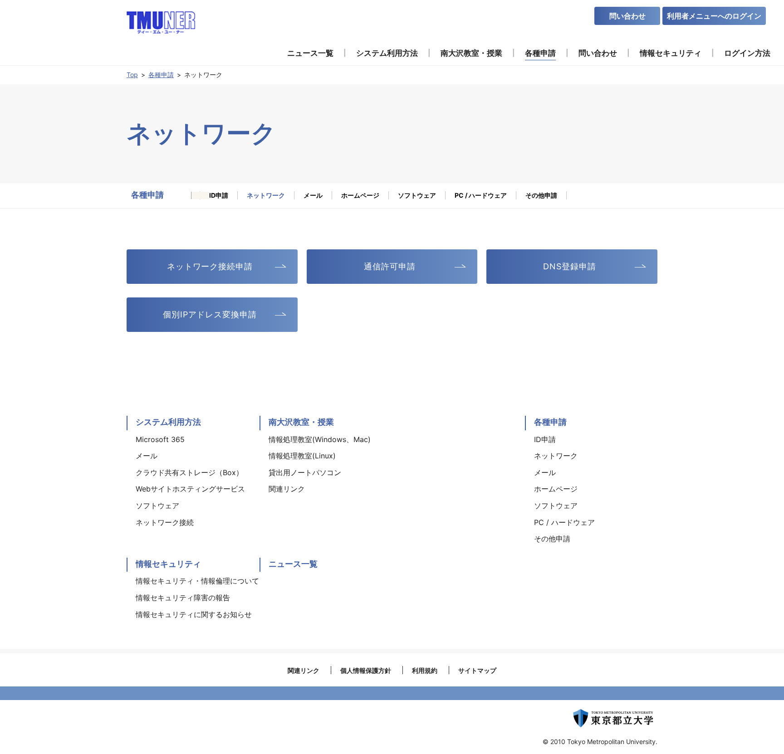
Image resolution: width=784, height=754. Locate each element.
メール (313, 195)
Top (132, 74)
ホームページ (360, 195)
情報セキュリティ (168, 564)
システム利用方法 (168, 422)
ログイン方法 (747, 53)
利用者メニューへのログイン (714, 15)
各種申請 (161, 74)
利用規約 (424, 670)
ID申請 (218, 195)
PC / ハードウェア (481, 195)
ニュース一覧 (293, 564)
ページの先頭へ (685, 411)
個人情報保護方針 (365, 670)
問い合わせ (627, 15)
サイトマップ (477, 670)
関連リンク (303, 670)
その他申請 (541, 195)
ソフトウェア (417, 195)
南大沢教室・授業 (301, 422)
